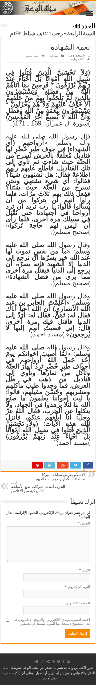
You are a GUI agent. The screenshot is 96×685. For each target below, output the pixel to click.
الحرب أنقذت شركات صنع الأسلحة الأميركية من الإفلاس (38, 487)
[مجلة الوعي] (48, 8)
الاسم (84, 570)
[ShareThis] (48, 661)
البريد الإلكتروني (77, 587)
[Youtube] (53, 661)
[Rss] (68, 661)
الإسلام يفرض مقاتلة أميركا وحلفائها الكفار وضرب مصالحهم (60, 475)
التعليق (84, 523)
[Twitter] (59, 661)
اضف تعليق (32, 56)
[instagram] (43, 661)
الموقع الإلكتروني (77, 603)
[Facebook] (63, 661)
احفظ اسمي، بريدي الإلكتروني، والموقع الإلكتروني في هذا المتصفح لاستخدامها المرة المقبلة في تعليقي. (51, 622)
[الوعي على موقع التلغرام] (36, 661)
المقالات (54, 56)
